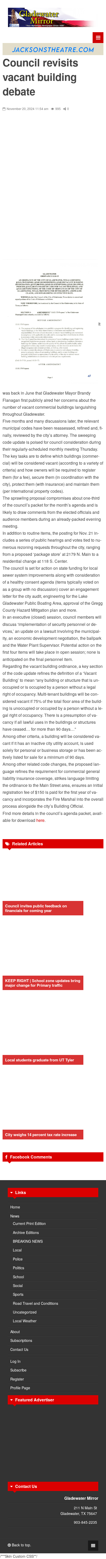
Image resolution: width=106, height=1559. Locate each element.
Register (17, 1379)
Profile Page (20, 1387)
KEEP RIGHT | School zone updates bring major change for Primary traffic (42, 982)
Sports (18, 1294)
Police (18, 1259)
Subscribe (18, 1370)
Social (18, 1285)
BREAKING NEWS (28, 1241)
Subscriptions (21, 1340)
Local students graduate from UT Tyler (39, 1060)
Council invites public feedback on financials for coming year (36, 908)
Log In (15, 1361)
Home (15, 1206)
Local (17, 1250)
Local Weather (25, 1320)
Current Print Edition (29, 1223)
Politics (18, 1267)
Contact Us (19, 1349)
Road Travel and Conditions (35, 1303)
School (18, 1276)
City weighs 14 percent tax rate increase (41, 1134)
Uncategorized (25, 1312)
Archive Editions (26, 1232)
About (15, 1331)
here (40, 820)
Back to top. (21, 1544)
